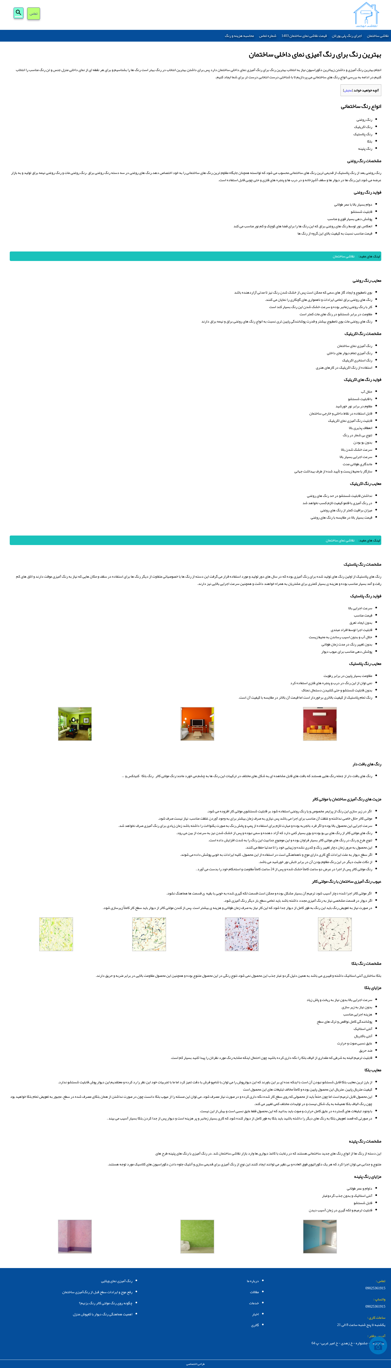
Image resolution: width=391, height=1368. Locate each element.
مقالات (254, 1292)
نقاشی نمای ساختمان (340, 540)
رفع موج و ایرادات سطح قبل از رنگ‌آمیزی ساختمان (97, 1292)
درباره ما (253, 1281)
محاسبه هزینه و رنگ (239, 35)
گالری (255, 1325)
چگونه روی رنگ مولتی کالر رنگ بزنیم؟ (105, 1303)
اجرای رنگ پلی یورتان (347, 35)
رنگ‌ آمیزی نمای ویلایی (116, 1281)
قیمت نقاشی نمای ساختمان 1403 (304, 35)
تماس (34, 13)
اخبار (255, 1314)
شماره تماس (267, 35)
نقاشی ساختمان (378, 35)
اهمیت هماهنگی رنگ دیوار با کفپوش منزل (102, 1314)
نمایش (348, 90)
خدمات (254, 1303)
